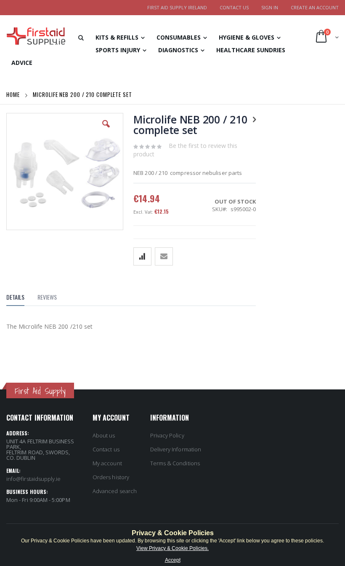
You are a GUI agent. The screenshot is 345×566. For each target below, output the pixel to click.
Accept (172, 560)
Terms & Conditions (175, 463)
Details (15, 296)
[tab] (21, 298)
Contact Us (234, 7)
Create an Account (315, 7)
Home (13, 94)
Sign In (269, 7)
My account (107, 463)
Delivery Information (175, 449)
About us (104, 435)
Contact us (106, 449)
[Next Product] (254, 119)
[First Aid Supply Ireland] (35, 36)
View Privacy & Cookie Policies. (172, 548)
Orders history (111, 477)
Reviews (47, 296)
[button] (106, 130)
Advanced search (115, 491)
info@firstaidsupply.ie (33, 479)
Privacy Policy (167, 435)
